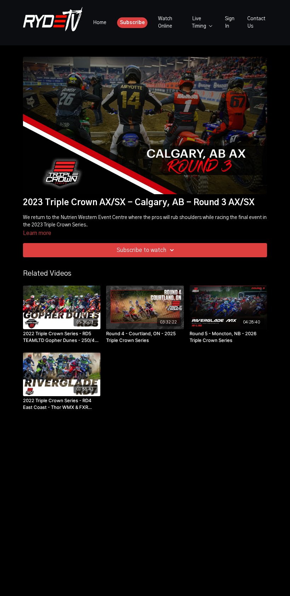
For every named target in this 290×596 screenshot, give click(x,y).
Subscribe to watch (141, 250)
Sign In (229, 22)
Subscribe (132, 22)
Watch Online (165, 22)
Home (99, 22)
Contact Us (256, 22)
